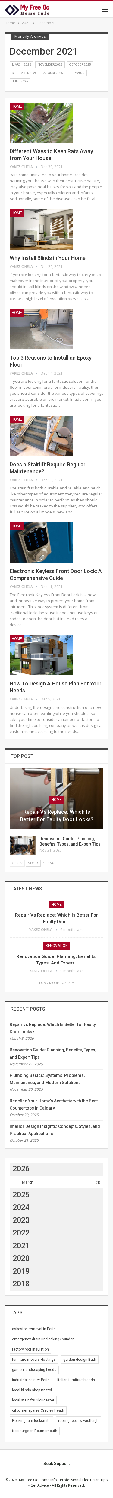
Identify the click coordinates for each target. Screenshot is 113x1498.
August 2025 (53, 73)
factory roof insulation (30, 1349)
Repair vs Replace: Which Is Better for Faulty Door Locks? (56, 815)
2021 (21, 1245)
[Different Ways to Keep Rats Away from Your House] (41, 123)
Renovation (57, 946)
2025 (21, 1194)
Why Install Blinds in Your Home (48, 258)
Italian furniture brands (76, 1380)
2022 (21, 1233)
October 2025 (80, 64)
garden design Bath (79, 1359)
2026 (21, 1168)
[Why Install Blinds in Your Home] (41, 229)
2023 (21, 1220)
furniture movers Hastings (34, 1359)
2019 (21, 1271)
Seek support (56, 1463)
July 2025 (77, 73)
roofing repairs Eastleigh (78, 1421)
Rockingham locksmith (31, 1421)
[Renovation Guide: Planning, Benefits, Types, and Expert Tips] (23, 845)
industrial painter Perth (31, 1380)
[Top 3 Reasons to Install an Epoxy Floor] (41, 329)
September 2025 (24, 73)
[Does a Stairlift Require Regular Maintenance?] (41, 436)
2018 (21, 1284)
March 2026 (21, 64)
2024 (21, 1207)
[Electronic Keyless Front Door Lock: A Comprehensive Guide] (41, 542)
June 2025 (20, 81)
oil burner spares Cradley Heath (38, 1410)
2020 (21, 1258)
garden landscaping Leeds (34, 1370)
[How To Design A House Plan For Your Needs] (41, 655)
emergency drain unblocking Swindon (43, 1339)
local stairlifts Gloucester (33, 1400)
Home (17, 106)
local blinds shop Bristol (32, 1390)
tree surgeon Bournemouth (34, 1431)
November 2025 (50, 64)
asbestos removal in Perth (34, 1329)
